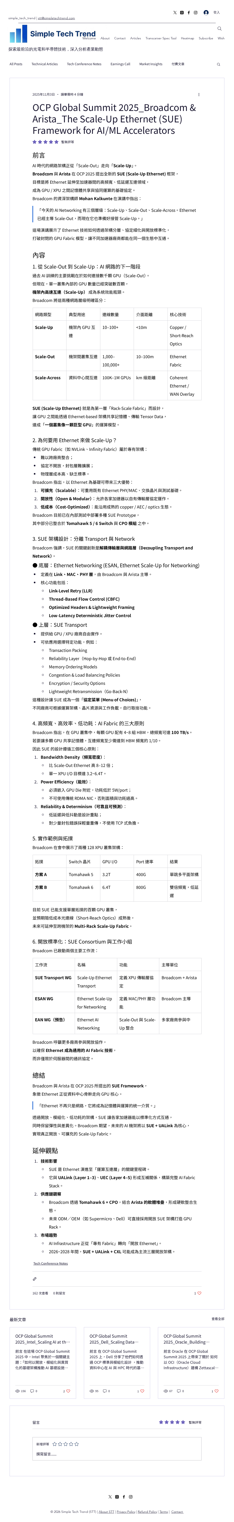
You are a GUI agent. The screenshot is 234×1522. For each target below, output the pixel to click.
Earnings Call (120, 64)
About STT (106, 1512)
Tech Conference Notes (84, 64)
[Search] (219, 28)
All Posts (16, 64)
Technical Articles (45, 64)
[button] (218, 64)
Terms (164, 1512)
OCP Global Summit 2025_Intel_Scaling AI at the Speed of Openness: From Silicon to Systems (41, 1339)
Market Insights (150, 64)
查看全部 (218, 1318)
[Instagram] (195, 12)
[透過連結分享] (34, 1279)
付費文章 (178, 64)
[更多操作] (199, 94)
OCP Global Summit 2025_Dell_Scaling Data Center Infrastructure (112, 1339)
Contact (177, 1512)
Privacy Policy (126, 1512)
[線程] (182, 12)
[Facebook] (188, 12)
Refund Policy (147, 1512)
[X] (175, 12)
